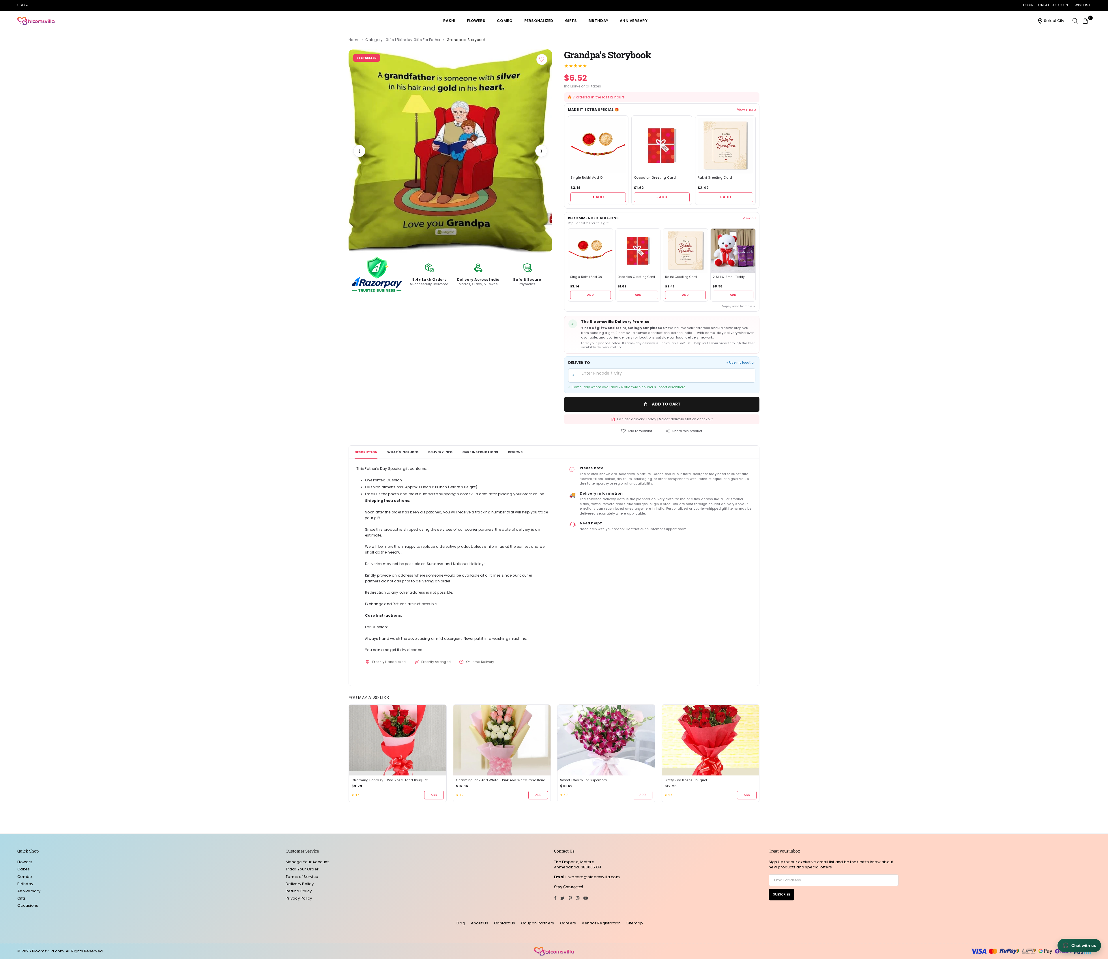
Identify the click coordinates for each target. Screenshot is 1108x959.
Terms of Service (302, 876)
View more (746, 109)
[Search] (1075, 20)
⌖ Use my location (741, 362)
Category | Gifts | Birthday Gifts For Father (402, 40)
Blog (460, 923)
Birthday (598, 20)
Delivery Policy (300, 884)
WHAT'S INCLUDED (402, 452)
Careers (568, 923)
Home (354, 40)
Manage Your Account (307, 862)
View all (749, 218)
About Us (479, 923)
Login (1028, 5)
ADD (590, 295)
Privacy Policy (299, 898)
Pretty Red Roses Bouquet (686, 780)
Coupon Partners (537, 923)
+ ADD (598, 197)
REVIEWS (515, 452)
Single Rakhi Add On (587, 177)
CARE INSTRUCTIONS (480, 452)
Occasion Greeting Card (655, 177)
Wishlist (1083, 5)
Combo (504, 20)
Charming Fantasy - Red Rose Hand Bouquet (389, 780)
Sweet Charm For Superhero (583, 780)
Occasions (27, 905)
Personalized (538, 20)
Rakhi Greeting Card (715, 177)
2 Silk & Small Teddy (729, 277)
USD (21, 5)
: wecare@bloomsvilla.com (593, 877)
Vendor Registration (601, 923)
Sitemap (634, 923)
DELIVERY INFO (440, 452)
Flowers (476, 20)
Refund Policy (299, 891)
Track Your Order (302, 869)
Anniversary (633, 20)
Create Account (1054, 5)
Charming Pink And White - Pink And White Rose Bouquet (502, 780)
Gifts (571, 20)
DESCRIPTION (366, 452)
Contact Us (504, 923)
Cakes (23, 869)
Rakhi (449, 20)
